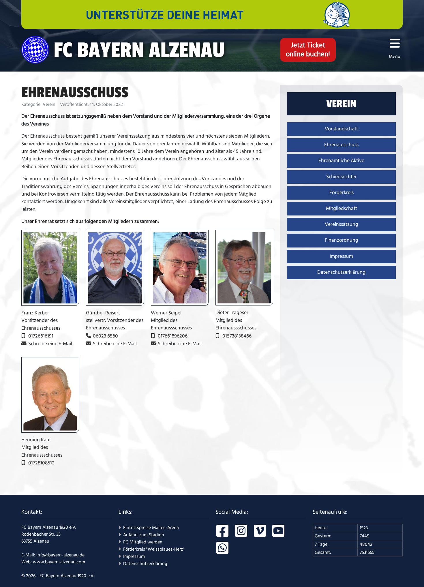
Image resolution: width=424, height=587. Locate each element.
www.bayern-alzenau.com (59, 562)
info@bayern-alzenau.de (60, 555)
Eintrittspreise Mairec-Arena (151, 527)
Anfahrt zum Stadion (143, 535)
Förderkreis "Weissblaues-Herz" (153, 549)
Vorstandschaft (341, 128)
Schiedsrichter (341, 176)
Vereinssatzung (341, 224)
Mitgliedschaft (341, 208)
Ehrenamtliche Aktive (341, 160)
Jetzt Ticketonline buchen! (308, 49)
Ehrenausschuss (341, 144)
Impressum (341, 256)
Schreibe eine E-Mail (50, 343)
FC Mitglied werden (142, 542)
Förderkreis (341, 192)
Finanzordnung (341, 240)
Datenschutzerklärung (341, 272)
